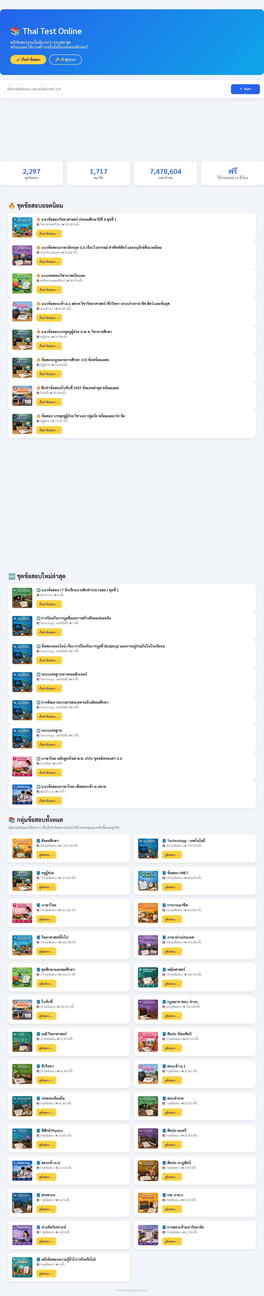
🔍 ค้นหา (245, 89)
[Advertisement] (124, 132)
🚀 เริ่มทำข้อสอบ (28, 59)
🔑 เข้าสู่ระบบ (65, 59)
